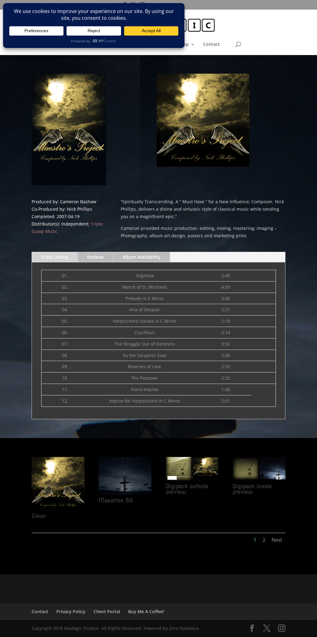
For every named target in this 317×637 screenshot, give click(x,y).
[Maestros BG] (124, 494)
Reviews (95, 257)
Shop (183, 44)
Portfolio (133, 44)
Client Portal (106, 611)
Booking (107, 44)
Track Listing (54, 257)
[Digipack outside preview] (192, 480)
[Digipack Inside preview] (258, 480)
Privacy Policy (70, 611)
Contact (211, 44)
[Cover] (58, 510)
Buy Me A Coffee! (146, 611)
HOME (83, 44)
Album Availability (142, 257)
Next (276, 539)
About (157, 44)
